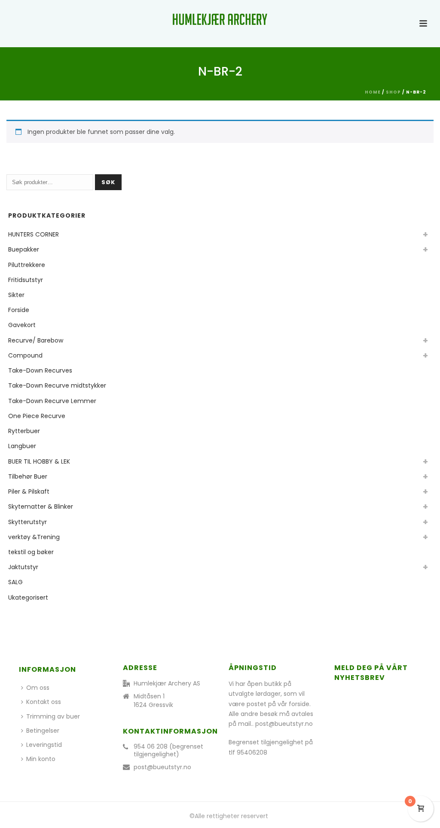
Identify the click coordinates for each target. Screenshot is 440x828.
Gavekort (22, 325)
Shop (393, 92)
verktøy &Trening (34, 537)
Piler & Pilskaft (28, 491)
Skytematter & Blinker (40, 506)
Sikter (16, 295)
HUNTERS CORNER (33, 234)
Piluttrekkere (26, 265)
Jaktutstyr (23, 567)
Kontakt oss (43, 702)
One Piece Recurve (36, 416)
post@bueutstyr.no (162, 767)
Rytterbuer (24, 431)
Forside (18, 310)
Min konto (40, 759)
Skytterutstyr (27, 522)
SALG (15, 582)
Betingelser (42, 730)
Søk (108, 182)
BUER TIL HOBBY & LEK (39, 461)
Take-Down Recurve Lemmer (52, 401)
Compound (25, 355)
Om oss (37, 687)
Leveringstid (44, 744)
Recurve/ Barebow (35, 340)
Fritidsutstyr (25, 280)
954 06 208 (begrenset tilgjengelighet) (168, 750)
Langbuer (22, 446)
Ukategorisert (28, 597)
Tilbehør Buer (27, 476)
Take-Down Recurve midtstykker (57, 385)
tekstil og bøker (31, 552)
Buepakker (23, 249)
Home (373, 92)
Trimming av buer (53, 716)
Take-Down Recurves (40, 370)
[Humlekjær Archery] (220, 19)
